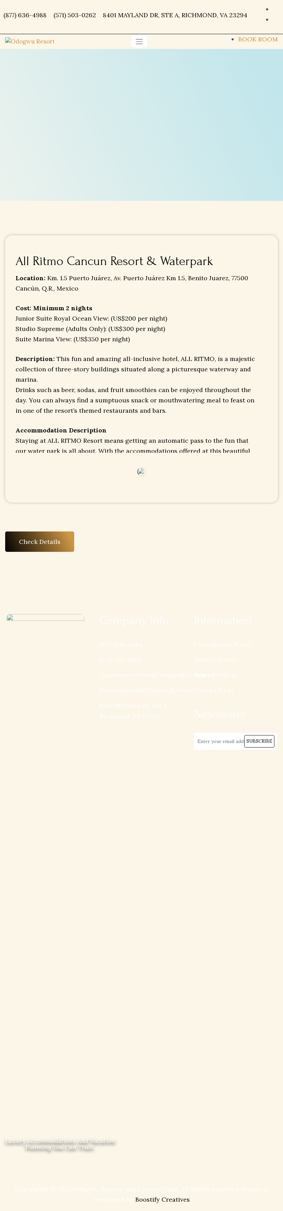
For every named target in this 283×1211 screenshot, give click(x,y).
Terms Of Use (214, 690)
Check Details (39, 542)
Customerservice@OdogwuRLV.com (152, 675)
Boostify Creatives (162, 1199)
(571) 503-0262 (74, 15)
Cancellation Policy (223, 644)
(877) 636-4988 (25, 15)
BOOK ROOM (258, 39)
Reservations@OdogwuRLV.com (146, 690)
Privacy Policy (215, 660)
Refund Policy (214, 675)
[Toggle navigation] (139, 41)
